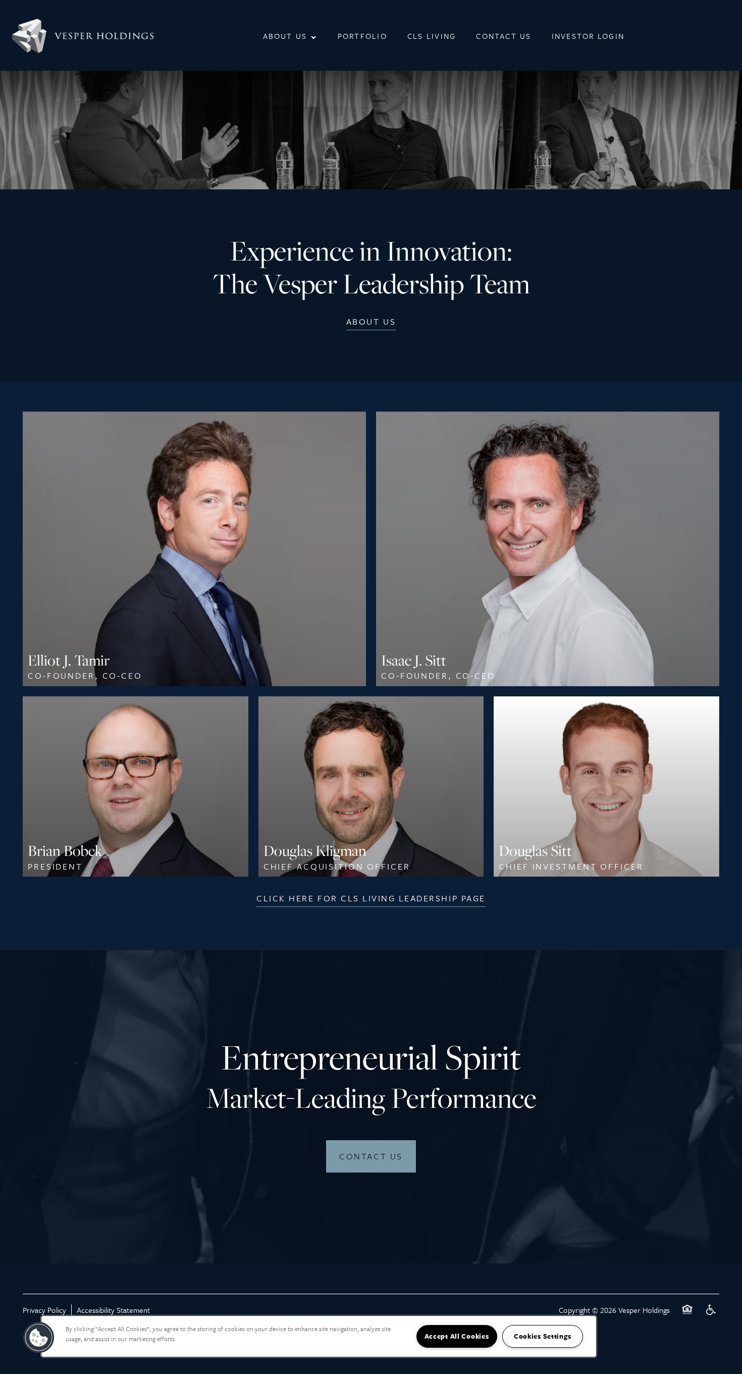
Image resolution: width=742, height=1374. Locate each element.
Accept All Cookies (457, 1336)
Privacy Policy (44, 1309)
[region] (318, 1336)
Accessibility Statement (113, 1309)
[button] (371, 321)
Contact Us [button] (370, 1156)
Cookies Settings (542, 1336)
